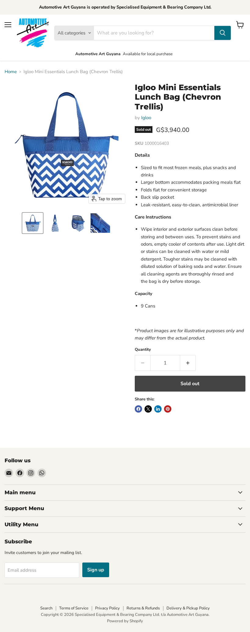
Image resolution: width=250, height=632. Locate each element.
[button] (32, 223)
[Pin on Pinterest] (167, 409)
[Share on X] (148, 409)
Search (46, 608)
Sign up (95, 569)
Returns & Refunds (143, 608)
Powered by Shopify (125, 621)
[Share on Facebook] (138, 409)
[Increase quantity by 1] (188, 363)
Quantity (143, 349)
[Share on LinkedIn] (158, 409)
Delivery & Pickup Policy (188, 608)
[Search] (222, 33)
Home (11, 71)
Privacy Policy (107, 608)
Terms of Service (73, 608)
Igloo (146, 118)
